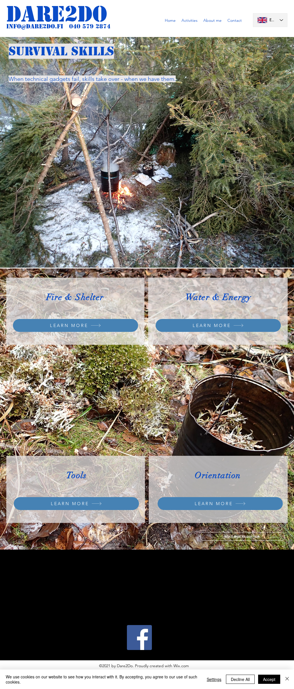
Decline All (240, 679)
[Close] (287, 679)
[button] (189, 20)
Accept (269, 679)
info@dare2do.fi (34, 26)
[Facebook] (139, 637)
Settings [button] (214, 679)
